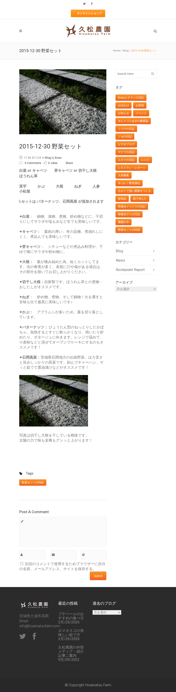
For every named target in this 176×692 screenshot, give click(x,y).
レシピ (145, 159)
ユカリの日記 (126, 159)
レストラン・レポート (132, 167)
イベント (141, 113)
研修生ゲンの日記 (129, 214)
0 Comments (33, 163)
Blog (126, 50)
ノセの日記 (125, 136)
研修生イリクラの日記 (132, 206)
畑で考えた (140, 198)
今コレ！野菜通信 (129, 183)
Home (117, 50)
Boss (58, 157)
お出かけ (123, 105)
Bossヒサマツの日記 (131, 97)
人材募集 (123, 175)
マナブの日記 (126, 152)
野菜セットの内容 (33, 482)
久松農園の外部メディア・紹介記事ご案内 (71, 651)
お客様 (140, 105)
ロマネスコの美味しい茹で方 (71, 633)
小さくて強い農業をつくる (134, 191)
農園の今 (123, 222)
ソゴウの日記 (126, 128)
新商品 (122, 198)
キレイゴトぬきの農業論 (133, 121)
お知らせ (123, 113)
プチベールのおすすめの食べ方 (71, 616)
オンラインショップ (89, 13)
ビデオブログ (126, 144)
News (120, 260)
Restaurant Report (130, 270)
